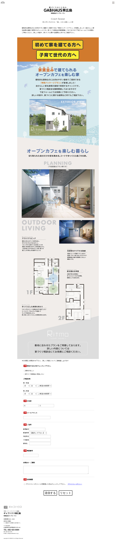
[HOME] (2, 4)
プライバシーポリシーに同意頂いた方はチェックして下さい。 (45, 484)
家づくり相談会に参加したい (34, 374)
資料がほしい (29, 371)
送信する (50, 492)
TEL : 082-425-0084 (11, 529)
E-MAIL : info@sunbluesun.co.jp (11, 533)
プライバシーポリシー (75, 484)
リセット (65, 492)
